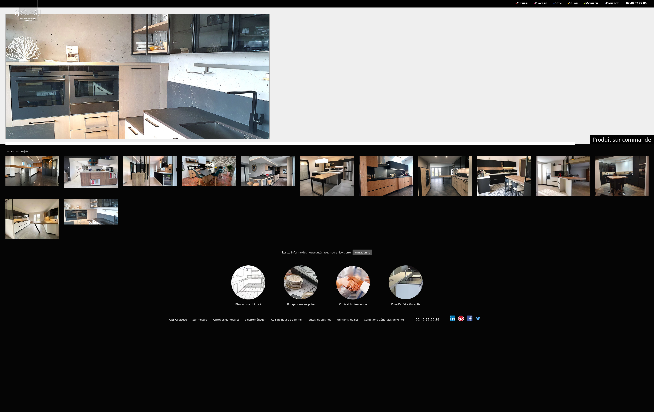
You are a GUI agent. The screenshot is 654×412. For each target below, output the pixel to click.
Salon (573, 3)
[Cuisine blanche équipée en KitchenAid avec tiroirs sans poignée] (563, 176)
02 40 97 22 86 (427, 319)
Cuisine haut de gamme (286, 319)
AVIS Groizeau (178, 319)
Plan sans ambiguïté (248, 304)
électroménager (255, 319)
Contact (612, 3)
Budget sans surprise (301, 304)
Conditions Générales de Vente (384, 319)
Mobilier (592, 3)
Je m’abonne (362, 252)
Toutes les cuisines (319, 319)
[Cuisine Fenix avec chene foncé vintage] (386, 176)
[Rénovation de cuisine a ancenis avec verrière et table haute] (32, 219)
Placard (541, 3)
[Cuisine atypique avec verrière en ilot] (150, 176)
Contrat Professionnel (353, 304)
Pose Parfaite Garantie (405, 304)
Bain (558, 3)
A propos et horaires (226, 319)
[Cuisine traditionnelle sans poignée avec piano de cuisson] (209, 176)
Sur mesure (199, 319)
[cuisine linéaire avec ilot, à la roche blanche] (327, 176)
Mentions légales (348, 319)
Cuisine (522, 3)
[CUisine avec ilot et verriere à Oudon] (622, 176)
